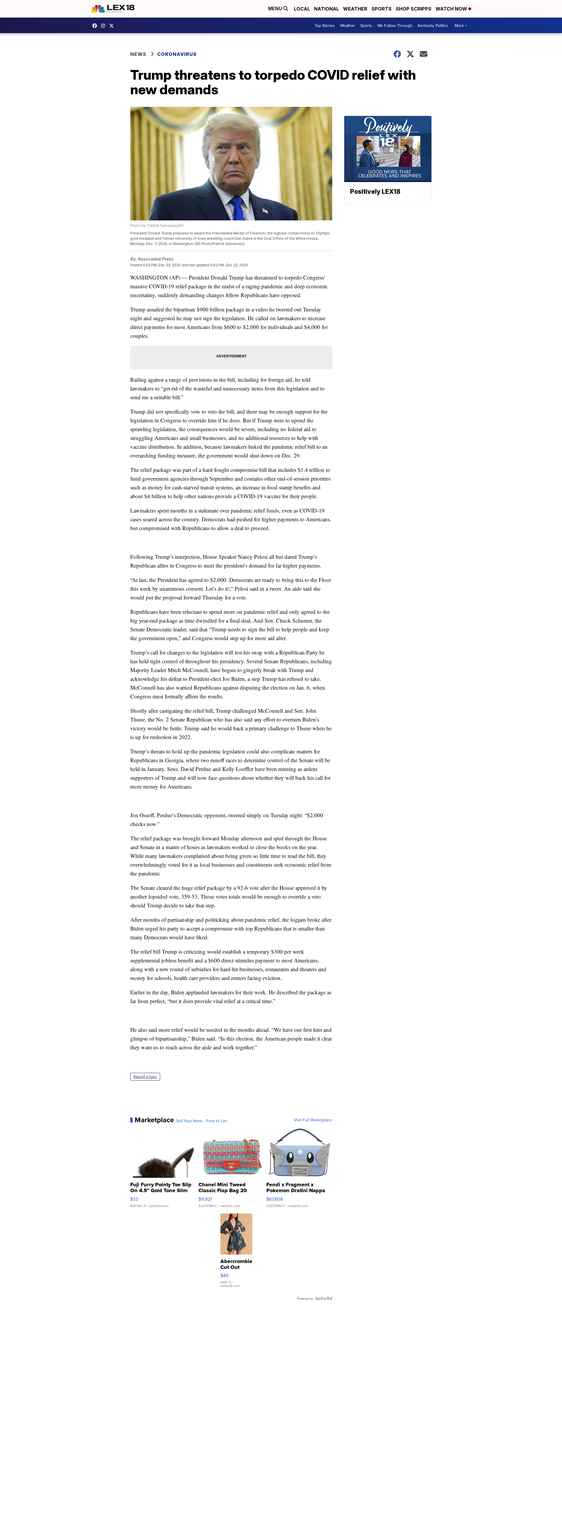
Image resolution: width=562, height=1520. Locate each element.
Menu (275, 8)
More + (461, 25)
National (326, 9)
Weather (355, 9)
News (138, 54)
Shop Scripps (413, 9)
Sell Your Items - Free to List (201, 1121)
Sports (381, 9)
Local (302, 9)
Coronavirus (177, 54)
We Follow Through (394, 25)
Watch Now (452, 9)
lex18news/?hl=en (104, 25)
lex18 (96, 25)
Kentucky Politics (433, 25)
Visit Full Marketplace (313, 1120)
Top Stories (325, 25)
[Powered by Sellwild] (323, 1298)
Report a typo (145, 1077)
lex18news (113, 25)
